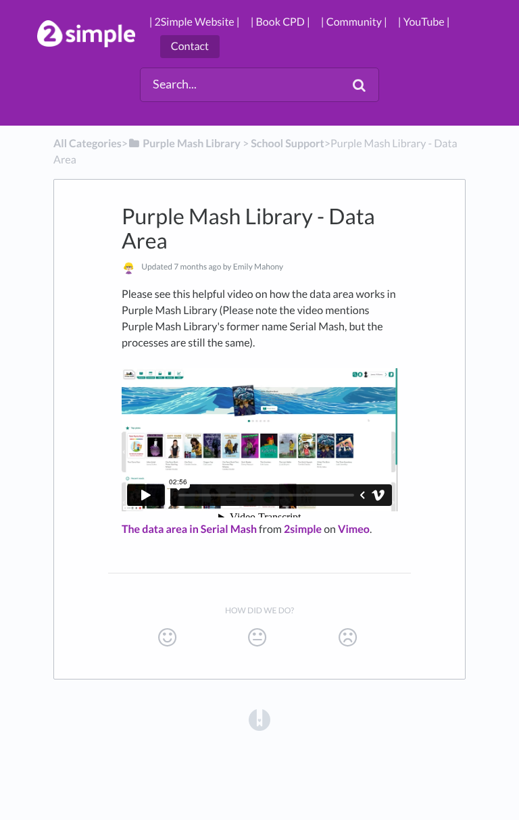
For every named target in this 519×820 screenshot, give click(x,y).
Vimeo (354, 529)
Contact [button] (190, 46)
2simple (303, 529)
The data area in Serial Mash (189, 529)
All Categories (87, 143)
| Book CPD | (280, 22)
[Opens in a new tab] (259, 718)
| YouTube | (424, 22)
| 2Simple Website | (194, 22)
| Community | (354, 22)
